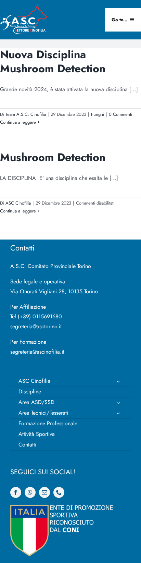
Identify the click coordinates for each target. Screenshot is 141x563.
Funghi (97, 114)
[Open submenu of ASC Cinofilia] (118, 381)
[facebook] (15, 492)
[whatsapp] (30, 492)
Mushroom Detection (52, 157)
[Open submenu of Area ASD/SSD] (118, 402)
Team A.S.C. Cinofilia (25, 114)
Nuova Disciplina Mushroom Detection (52, 62)
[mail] (44, 492)
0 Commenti (120, 114)
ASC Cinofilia (18, 203)
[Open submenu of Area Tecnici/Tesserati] (118, 413)
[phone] (58, 492)
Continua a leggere (18, 122)
